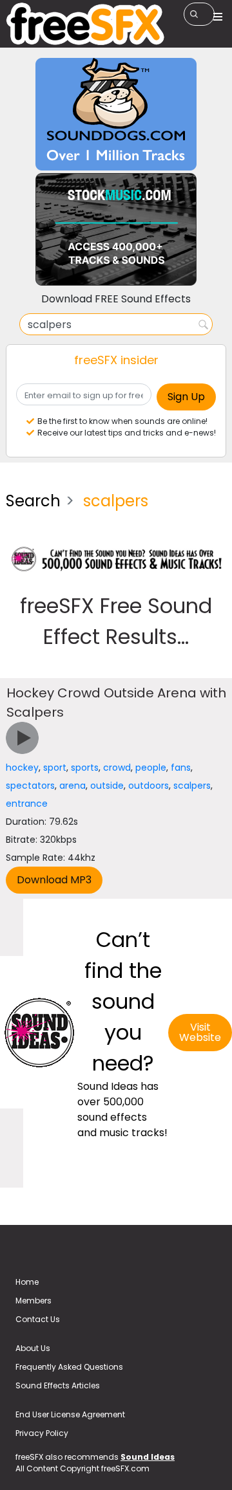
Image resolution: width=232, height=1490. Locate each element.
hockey (22, 767)
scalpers (192, 785)
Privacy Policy (41, 1433)
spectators (30, 785)
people (150, 767)
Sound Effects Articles (57, 1385)
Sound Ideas (148, 1456)
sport (54, 767)
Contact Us (37, 1319)
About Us (32, 1348)
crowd (117, 767)
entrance (27, 803)
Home (27, 1281)
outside (107, 785)
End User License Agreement (70, 1414)
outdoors (148, 785)
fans (181, 767)
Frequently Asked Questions (69, 1366)
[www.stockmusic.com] (116, 228)
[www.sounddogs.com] (116, 113)
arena (72, 785)
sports (85, 767)
